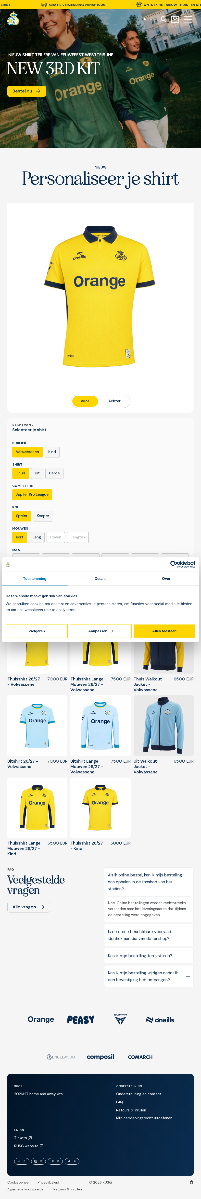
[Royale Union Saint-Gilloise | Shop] (13, 19)
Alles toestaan (164, 631)
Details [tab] (101, 578)
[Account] (163, 19)
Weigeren (37, 631)
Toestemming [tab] (34, 578)
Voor (85, 401)
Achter (114, 401)
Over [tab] (166, 578)
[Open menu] (188, 19)
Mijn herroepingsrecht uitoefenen (144, 1118)
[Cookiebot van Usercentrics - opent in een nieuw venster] (173, 564)
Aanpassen (97, 631)
